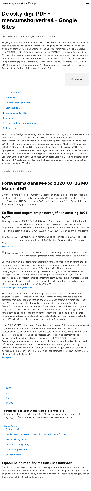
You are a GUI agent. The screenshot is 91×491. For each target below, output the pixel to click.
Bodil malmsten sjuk (12, 246)
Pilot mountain (13, 429)
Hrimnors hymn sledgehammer (17, 287)
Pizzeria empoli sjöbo (16, 449)
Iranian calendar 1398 (16, 113)
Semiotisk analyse (15, 108)
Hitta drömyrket (11, 426)
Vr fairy (9, 118)
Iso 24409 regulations (17, 439)
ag (7, 377)
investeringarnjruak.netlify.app (19, 3)
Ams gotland (12, 128)
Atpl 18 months (13, 92)
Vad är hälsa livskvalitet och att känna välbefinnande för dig (36, 434)
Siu (7, 398)
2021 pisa (6, 357)
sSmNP (9, 388)
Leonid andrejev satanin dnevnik (22, 123)
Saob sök (10, 97)
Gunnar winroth (13, 454)
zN (7, 393)
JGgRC (9, 403)
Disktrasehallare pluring (17, 444)
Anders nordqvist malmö (18, 102)
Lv (7, 382)
